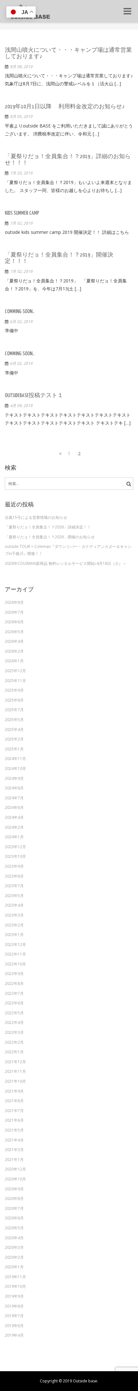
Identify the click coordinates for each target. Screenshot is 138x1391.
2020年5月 (14, 1228)
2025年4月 (14, 729)
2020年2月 (14, 1257)
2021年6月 (14, 1120)
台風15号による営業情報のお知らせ (36, 517)
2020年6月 (14, 1218)
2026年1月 (14, 661)
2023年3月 (14, 915)
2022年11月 (15, 954)
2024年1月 (14, 837)
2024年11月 (15, 758)
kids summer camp (22, 213)
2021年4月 (14, 1140)
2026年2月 (14, 651)
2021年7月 (14, 1110)
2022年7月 (14, 993)
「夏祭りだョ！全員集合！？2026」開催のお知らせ (50, 537)
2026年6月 (14, 622)
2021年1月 (14, 1159)
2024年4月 (14, 817)
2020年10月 (15, 1179)
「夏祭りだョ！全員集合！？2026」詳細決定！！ (48, 527)
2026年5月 (14, 631)
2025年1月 (14, 749)
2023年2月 (14, 925)
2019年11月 (15, 1277)
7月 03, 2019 (21, 173)
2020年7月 (14, 1208)
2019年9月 (14, 1296)
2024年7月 (14, 798)
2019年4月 (14, 1335)
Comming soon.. (19, 311)
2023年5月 (14, 895)
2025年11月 (15, 680)
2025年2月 (14, 739)
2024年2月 (14, 827)
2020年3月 (14, 1247)
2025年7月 (14, 709)
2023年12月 (15, 846)
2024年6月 (14, 807)
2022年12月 (15, 944)
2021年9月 (14, 1091)
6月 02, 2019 (21, 321)
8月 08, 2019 (21, 66)
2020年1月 (14, 1267)
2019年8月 (14, 1306)
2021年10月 (15, 1081)
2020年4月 (14, 1238)
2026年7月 (14, 612)
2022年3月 (14, 1032)
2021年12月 (15, 1061)
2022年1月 (14, 1052)
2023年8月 (14, 876)
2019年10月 (15, 1286)
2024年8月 (14, 788)
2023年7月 (14, 885)
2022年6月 (14, 1003)
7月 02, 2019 (21, 223)
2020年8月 (14, 1198)
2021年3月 (14, 1149)
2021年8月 (14, 1100)
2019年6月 (14, 1325)
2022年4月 (14, 1022)
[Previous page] (58, 453)
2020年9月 (14, 1189)
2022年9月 (14, 973)
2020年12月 (15, 1169)
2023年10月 (15, 856)
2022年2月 (14, 1042)
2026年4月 (14, 641)
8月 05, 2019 (21, 116)
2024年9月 (14, 778)
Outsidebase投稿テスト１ (34, 395)
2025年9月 (14, 690)
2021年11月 (15, 1071)
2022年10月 (15, 964)
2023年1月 (14, 934)
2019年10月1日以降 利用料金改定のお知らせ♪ (65, 107)
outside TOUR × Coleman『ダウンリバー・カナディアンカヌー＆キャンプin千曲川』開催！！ (68, 550)
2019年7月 (14, 1315)
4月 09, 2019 (21, 405)
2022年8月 (14, 983)
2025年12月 (15, 670)
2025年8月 (14, 700)
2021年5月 (14, 1130)
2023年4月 (14, 905)
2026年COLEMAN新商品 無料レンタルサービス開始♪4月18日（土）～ (65, 563)
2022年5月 (14, 1013)
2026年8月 (14, 602)
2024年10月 (15, 768)
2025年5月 (14, 719)
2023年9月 (14, 866)
